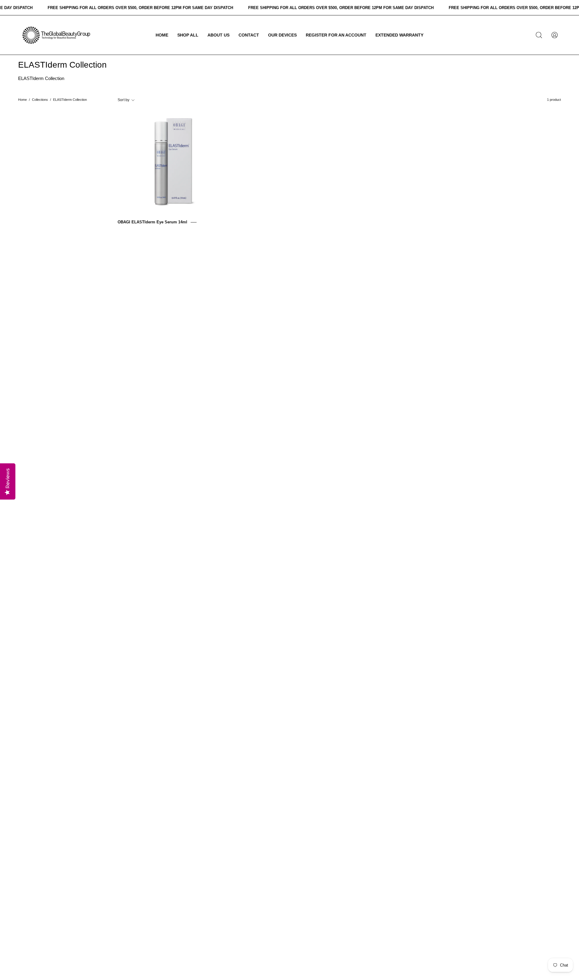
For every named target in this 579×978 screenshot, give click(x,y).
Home (22, 99)
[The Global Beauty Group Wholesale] (55, 35)
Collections (40, 99)
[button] (188, 35)
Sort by (124, 100)
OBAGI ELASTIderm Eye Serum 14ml (152, 222)
